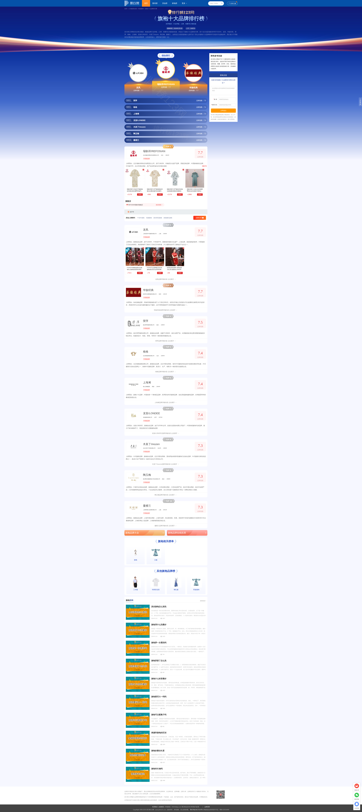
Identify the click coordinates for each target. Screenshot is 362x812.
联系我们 (155, 807)
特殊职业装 (156, 589)
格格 (145, 351)
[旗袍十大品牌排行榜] (135, 552)
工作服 (135, 589)
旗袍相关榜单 (166, 541)
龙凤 (138, 87)
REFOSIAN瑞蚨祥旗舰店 (135, 205)
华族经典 (193, 87)
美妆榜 (164, 3)
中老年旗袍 (140, 218)
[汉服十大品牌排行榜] (156, 552)
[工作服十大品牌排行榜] (135, 582)
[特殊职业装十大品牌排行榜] (156, 582)
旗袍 (135, 560)
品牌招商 (207, 807)
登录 (231, 3)
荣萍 (145, 320)
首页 (146, 3)
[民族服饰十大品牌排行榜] (196, 582)
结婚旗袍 (149, 218)
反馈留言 (161, 807)
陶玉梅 (147, 474)
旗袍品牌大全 (144, 532)
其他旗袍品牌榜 (166, 570)
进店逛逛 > (159, 205)
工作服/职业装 (133, 8)
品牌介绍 (199, 218)
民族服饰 (141, 8)
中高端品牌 (146, 158)
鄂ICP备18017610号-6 (196, 809)
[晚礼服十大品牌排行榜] (176, 582)
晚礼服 (176, 589)
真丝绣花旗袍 (157, 218)
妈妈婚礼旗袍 (168, 218)
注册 (234, 3)
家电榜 (174, 3)
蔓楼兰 (147, 505)
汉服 (155, 560)
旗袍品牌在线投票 (187, 532)
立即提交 (223, 110)
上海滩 (147, 382)
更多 (183, 3)
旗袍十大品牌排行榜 (151, 8)
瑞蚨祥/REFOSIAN (166, 84)
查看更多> (203, 601)
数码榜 (155, 3)
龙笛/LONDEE (151, 413)
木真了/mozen (151, 444)
